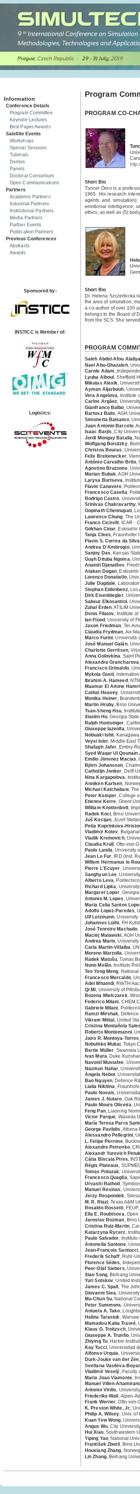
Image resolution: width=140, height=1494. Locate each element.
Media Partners (26, 217)
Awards (18, 252)
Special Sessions (28, 147)
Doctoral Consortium (32, 175)
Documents (12, 88)
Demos (17, 161)
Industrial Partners (29, 203)
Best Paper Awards (30, 126)
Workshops (22, 140)
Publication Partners (31, 231)
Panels (17, 168)
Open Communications (34, 182)
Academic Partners (30, 196)
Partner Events (25, 224)
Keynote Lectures (28, 119)
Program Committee (31, 112)
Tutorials (19, 154)
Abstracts (20, 245)
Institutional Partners (32, 210)
